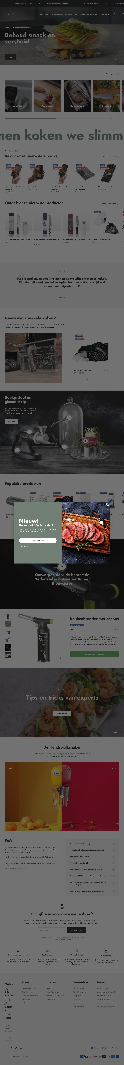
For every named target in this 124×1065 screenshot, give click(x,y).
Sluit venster (24, 546)
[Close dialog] (108, 504)
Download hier (38, 540)
